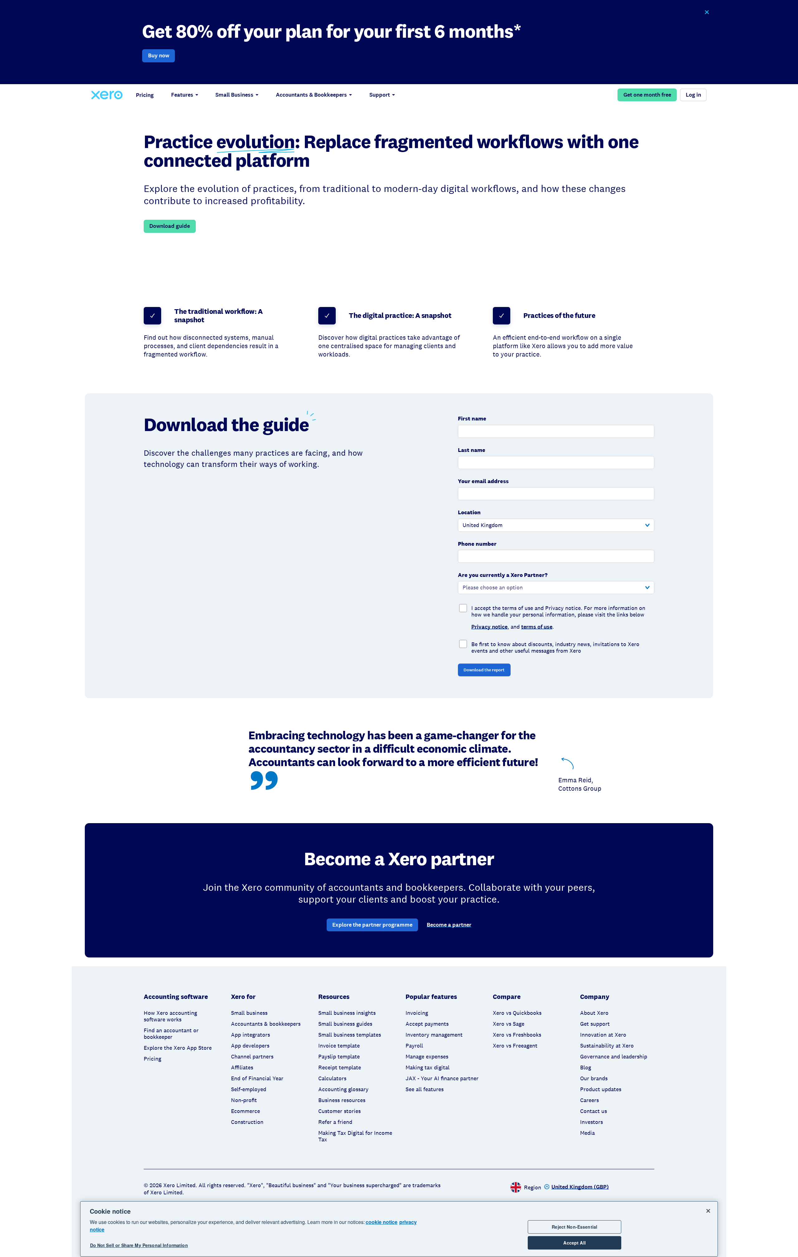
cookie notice (381, 1222)
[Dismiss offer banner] (706, 12)
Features (182, 94)
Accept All (574, 1243)
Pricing (145, 95)
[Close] (708, 1211)
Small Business (234, 94)
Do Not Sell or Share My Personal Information (139, 1245)
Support (379, 94)
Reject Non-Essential (574, 1227)
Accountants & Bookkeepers (311, 94)
